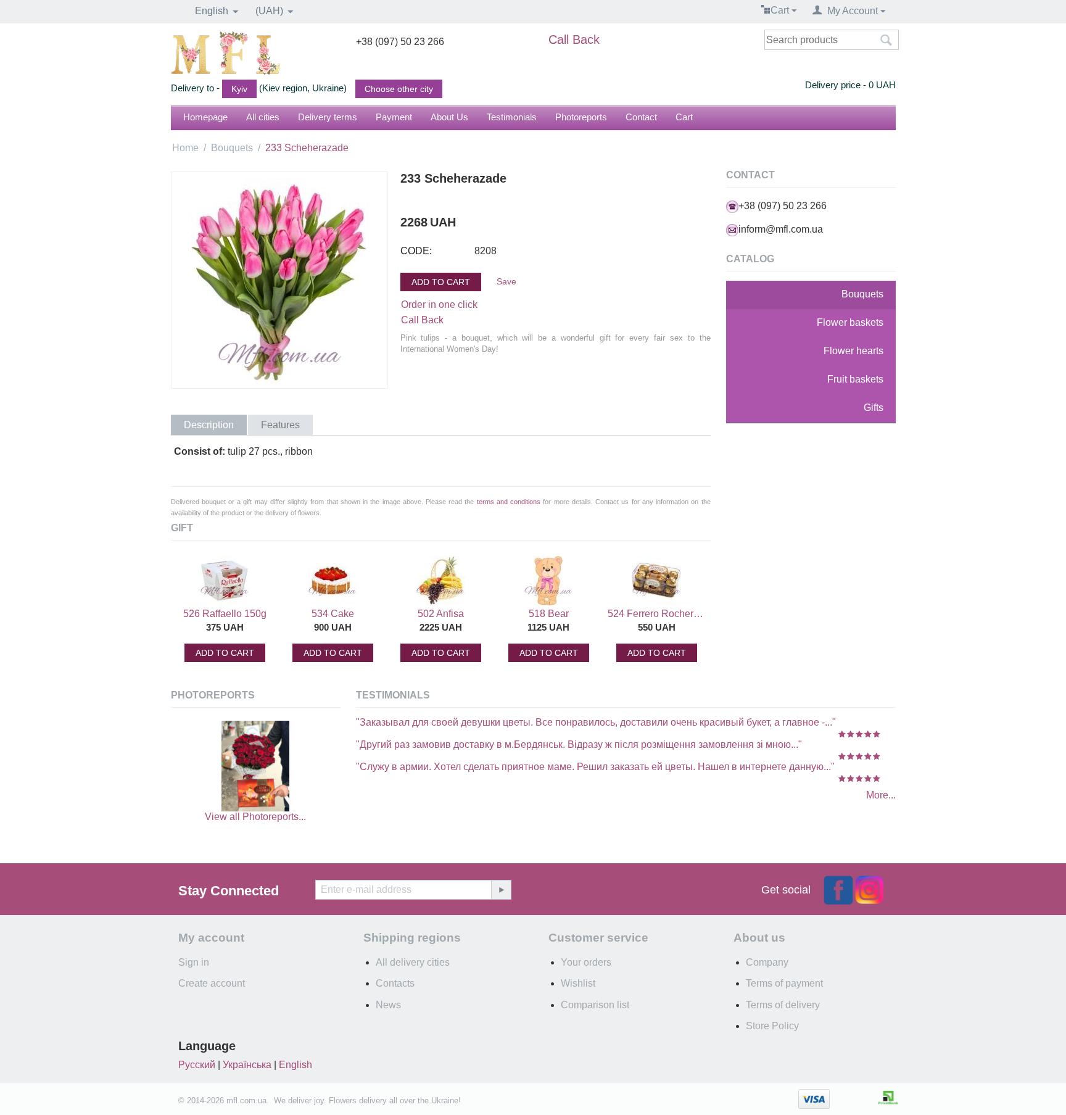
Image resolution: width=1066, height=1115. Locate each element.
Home (185, 148)
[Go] (501, 890)
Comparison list (595, 1005)
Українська (247, 1064)
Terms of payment (784, 983)
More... (881, 795)
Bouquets (232, 148)
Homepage (205, 117)
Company (767, 962)
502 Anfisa (441, 613)
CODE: (416, 251)
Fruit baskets (855, 379)
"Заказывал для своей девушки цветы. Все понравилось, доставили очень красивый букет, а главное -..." (596, 722)
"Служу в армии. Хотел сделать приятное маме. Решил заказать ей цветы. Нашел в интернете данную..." (595, 766)
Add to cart (440, 282)
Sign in (193, 962)
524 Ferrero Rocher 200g (656, 613)
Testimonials (512, 117)
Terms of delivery (783, 1005)
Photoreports (581, 117)
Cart (684, 117)
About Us (449, 117)
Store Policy (772, 1026)
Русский (196, 1064)
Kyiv (239, 89)
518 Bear (549, 613)
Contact (641, 117)
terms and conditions (508, 501)
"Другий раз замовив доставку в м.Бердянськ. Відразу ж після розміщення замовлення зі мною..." (579, 744)
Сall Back (422, 320)
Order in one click (439, 304)
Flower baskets (850, 322)
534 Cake (333, 613)
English (295, 1064)
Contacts (395, 983)
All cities (262, 117)
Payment (394, 117)
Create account (211, 983)
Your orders (586, 962)
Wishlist (578, 983)
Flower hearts (853, 351)
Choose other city (399, 89)
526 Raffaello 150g (224, 613)
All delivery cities (413, 962)
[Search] (886, 41)
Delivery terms (327, 117)
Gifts (873, 407)
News (388, 1005)
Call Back (574, 39)
